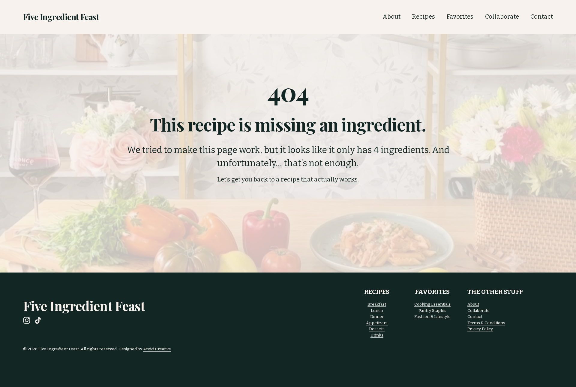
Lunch (377, 310)
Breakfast (377, 304)
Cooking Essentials (432, 304)
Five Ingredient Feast (61, 16)
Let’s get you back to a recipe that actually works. (288, 179)
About (391, 16)
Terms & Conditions (486, 322)
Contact (541, 16)
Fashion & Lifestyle (432, 316)
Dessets (377, 328)
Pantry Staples (432, 310)
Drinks (376, 335)
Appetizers (377, 322)
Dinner (377, 316)
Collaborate (502, 16)
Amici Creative (157, 349)
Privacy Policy (480, 328)
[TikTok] (38, 320)
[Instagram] (26, 320)
